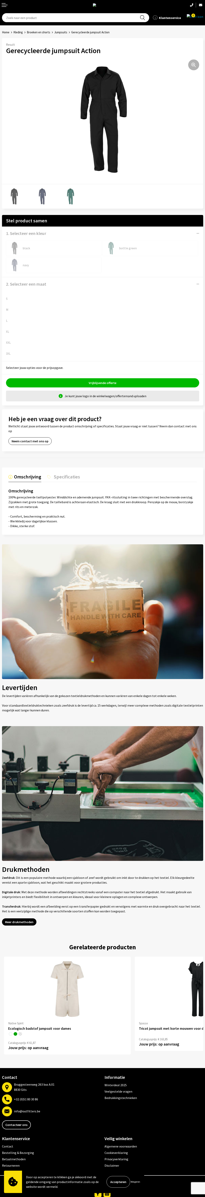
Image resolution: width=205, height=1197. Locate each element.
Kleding (18, 32)
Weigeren (135, 1181)
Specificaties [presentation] (67, 477)
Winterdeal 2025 (116, 1085)
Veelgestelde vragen (118, 1091)
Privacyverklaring (116, 1159)
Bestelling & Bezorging (18, 1153)
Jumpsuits (60, 32)
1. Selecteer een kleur (26, 233)
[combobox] (75, 17)
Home (5, 32)
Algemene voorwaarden (121, 1146)
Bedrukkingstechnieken (121, 1098)
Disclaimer (112, 1165)
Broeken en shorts (38, 32)
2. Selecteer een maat (26, 284)
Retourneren (11, 1165)
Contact (7, 1146)
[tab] (24, 478)
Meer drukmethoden (19, 922)
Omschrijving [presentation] (27, 477)
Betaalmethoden (14, 1159)
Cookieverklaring (116, 1153)
